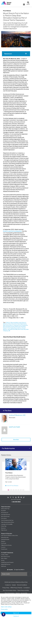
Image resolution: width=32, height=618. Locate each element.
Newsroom (8, 54)
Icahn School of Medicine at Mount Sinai (9, 535)
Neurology (5, 326)
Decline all (16, 616)
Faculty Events (4, 549)
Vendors (18, 593)
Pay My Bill (3, 510)
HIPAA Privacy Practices (16, 587)
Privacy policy (4, 609)
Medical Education (5, 537)
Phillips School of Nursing (6, 545)
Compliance (26, 587)
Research (5, 328)
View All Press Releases (12, 485)
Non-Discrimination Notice (9, 590)
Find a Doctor (4, 518)
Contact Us (8, 585)
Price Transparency (10, 593)
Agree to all (16, 613)
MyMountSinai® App (5, 508)
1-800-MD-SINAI (16, 502)
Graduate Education (5, 539)
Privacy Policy (5, 587)
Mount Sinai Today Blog (16, 499)
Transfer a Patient (4, 554)
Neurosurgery (11, 326)
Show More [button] (16, 439)
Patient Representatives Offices (7, 522)
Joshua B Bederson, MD (17, 415)
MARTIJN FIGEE (14, 329)
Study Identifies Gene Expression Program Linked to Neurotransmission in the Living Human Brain (15, 477)
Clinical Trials (3, 526)
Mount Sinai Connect (5, 556)
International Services (5, 514)
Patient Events (4, 530)
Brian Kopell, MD (22, 329)
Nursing (2, 560)
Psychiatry (23, 326)
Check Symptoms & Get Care (7, 520)
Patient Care (17, 326)
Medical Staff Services (5, 564)
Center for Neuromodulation (12, 322)
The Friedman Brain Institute (14, 328)
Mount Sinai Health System (20, 323)
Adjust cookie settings (6, 606)
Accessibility (24, 593)
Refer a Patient (4, 558)
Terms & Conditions (22, 585)
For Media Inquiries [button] (8, 448)
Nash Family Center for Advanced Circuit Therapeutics (15, 325)
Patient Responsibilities (23, 590)
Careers (14, 585)
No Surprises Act (4, 512)
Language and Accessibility (6, 524)
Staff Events (3, 566)
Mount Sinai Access (5, 516)
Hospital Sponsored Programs (7, 562)
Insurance (3, 547)
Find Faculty (3, 543)
